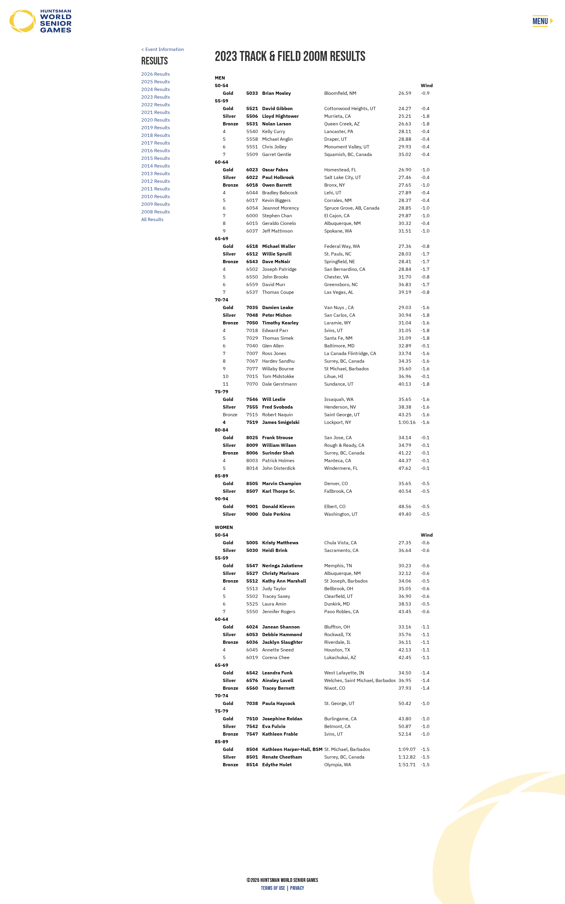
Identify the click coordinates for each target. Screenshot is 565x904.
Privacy (297, 888)
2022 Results (155, 104)
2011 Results (155, 189)
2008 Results (155, 212)
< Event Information (162, 49)
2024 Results (155, 89)
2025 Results (155, 81)
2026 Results (155, 74)
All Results (152, 219)
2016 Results (155, 150)
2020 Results (155, 120)
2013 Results (155, 173)
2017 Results (155, 143)
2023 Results (155, 97)
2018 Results (155, 135)
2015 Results (155, 158)
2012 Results (155, 181)
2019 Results (155, 127)
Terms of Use (273, 888)
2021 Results (155, 112)
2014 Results (155, 166)
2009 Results (155, 204)
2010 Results (155, 196)
